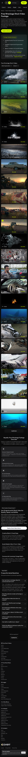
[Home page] (5, 745)
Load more (14, 431)
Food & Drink (3, 653)
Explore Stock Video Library (14, 528)
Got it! (23, 752)
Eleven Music (3, 721)
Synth (2, 664)
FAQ (2, 736)
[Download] (25, 172)
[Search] (9, 2)
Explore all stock (6, 31)
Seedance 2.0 (3, 715)
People (2, 646)
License (2, 747)
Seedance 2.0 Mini (4, 723)
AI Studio (19, 52)
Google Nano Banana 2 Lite (6, 717)
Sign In (23, 2)
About (2, 730)
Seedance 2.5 (3, 712)
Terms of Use (14, 747)
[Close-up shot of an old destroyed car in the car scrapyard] (14, 196)
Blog (2, 735)
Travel (2, 654)
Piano (2, 669)
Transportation (4, 656)
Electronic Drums (4, 666)
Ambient (2, 676)
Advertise (2, 738)
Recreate (14, 172)
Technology (3, 658)
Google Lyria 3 (3, 718)
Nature (2, 645)
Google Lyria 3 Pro (4, 710)
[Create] (6, 2)
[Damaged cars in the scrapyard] (14, 166)
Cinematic (3, 671)
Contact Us (14, 637)
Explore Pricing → (18, 56)
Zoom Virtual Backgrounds (6, 659)
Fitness (2, 650)
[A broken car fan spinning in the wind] (14, 181)
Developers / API (4, 733)
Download (23, 81)
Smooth (2, 672)
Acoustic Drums (4, 679)
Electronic (3, 674)
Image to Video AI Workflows (6, 705)
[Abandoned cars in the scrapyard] (14, 226)
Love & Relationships (5, 648)
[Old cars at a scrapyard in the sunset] (14, 211)
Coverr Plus (3, 731)
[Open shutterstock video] (14, 151)
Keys (2, 668)
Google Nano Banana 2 (5, 713)
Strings (2, 677)
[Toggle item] (25, 581)
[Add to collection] (25, 161)
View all (25, 7)
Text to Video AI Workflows (6, 704)
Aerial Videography (4, 651)
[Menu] (2, 3)
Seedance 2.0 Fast (4, 720)
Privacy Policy (8, 747)
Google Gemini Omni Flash (6, 725)
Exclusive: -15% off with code (11, 157)
